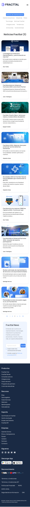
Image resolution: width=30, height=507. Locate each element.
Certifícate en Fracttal (8, 416)
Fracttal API (5, 423)
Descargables (5, 397)
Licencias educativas (7, 386)
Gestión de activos (9, 18)
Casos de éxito (6, 381)
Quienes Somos (6, 432)
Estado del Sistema (7, 420)
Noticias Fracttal (19, 21)
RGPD (14, 355)
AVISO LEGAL (5, 489)
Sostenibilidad (19, 28)
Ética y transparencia (8, 434)
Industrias (19, 18)
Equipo (3, 436)
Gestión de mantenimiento (15, 14)
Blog (2, 395)
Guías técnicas (6, 400)
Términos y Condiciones (9, 478)
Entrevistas (9, 28)
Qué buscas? (6, 8)
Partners (4, 441)
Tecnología (9, 21)
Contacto (4, 443)
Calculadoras (5, 407)
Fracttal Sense (5, 374)
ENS (23, 492)
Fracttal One (5, 372)
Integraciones (10, 24)
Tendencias (20, 24)
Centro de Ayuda (6, 418)
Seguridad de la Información (10, 492)
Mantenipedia (5, 404)
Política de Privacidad (8, 485)
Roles (25, 18)
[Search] (26, 11)
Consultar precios (7, 377)
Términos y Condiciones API (10, 482)
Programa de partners (8, 384)
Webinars (4, 402)
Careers (3, 439)
